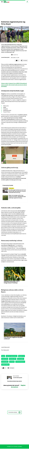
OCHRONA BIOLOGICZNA (20, 361)
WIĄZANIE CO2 (21, 356)
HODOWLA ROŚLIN (13, 358)
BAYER (3, 356)
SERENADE (12, 361)
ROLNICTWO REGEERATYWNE (11, 356)
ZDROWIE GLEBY (5, 361)
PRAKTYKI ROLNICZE (5, 364)
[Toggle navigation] (2, 1)
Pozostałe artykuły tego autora (14, 381)
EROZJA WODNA (4, 358)
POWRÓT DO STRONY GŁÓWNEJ (14, 446)
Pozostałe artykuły (12, 412)
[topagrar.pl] (6, 1)
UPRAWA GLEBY (20, 358)
